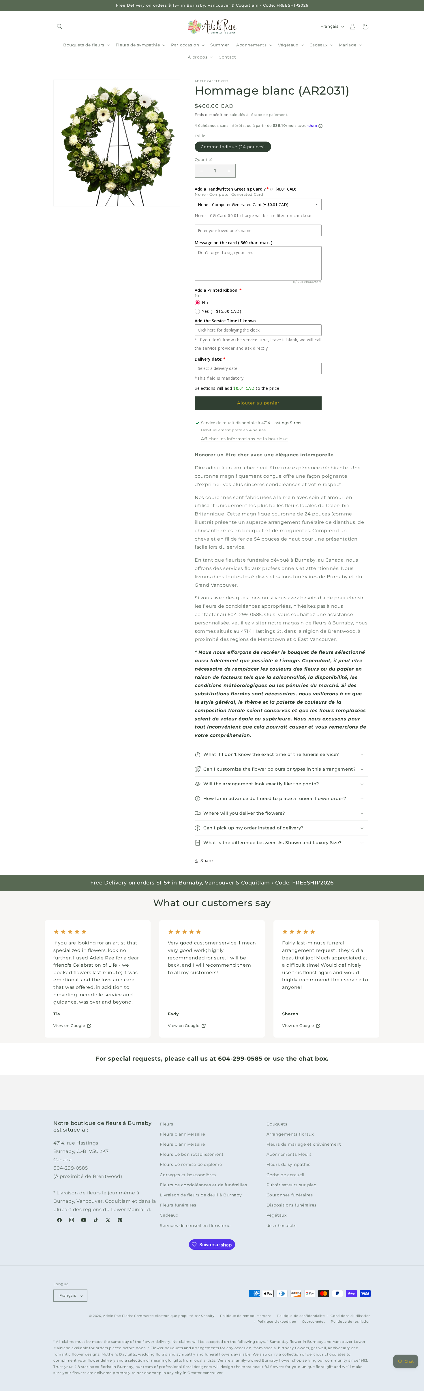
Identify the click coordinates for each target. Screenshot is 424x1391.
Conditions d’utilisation (351, 1316)
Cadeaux (169, 1215)
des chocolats (282, 1225)
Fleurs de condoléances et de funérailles (203, 1184)
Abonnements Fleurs (289, 1154)
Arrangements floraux (290, 1134)
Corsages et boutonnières (188, 1174)
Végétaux (277, 1215)
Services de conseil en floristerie (195, 1225)
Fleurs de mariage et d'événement (304, 1144)
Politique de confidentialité (301, 1316)
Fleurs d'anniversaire (182, 1134)
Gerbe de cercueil (286, 1174)
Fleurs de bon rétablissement (192, 1154)
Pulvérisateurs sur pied (292, 1184)
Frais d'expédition (212, 114)
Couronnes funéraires (290, 1195)
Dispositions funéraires (292, 1205)
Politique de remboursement (245, 1316)
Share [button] (206, 860)
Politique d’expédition (277, 1322)
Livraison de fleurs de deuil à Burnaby (201, 1195)
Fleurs (166, 1124)
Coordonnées (313, 1322)
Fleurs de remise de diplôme (191, 1164)
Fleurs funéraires (178, 1205)
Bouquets (277, 1124)
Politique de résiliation (351, 1322)
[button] (59, 26)
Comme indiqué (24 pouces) (233, 146)
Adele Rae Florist (118, 1316)
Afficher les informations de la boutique (244, 439)
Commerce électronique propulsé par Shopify (174, 1316)
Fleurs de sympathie (289, 1164)
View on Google (69, 1025)
